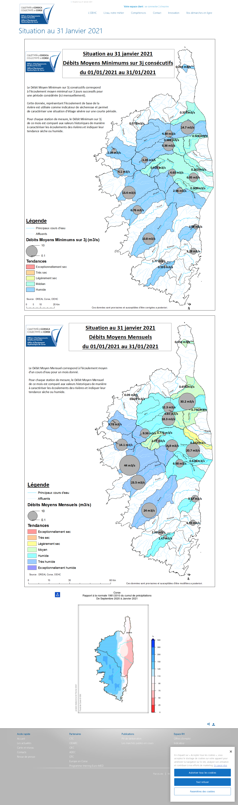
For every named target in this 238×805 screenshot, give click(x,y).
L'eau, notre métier (114, 12)
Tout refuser (202, 781)
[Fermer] (231, 751)
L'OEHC (92, 12)
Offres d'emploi (182, 738)
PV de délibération (131, 738)
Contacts (21, 752)
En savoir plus (220, 765)
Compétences (138, 12)
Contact (157, 12)
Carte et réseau (25, 747)
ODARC (73, 743)
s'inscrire (164, 6)
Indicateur (179, 743)
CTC (71, 738)
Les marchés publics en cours (137, 743)
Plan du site (158, 774)
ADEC (72, 752)
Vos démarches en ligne (199, 12)
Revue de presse (26, 756)
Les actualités (24, 743)
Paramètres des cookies (202, 791)
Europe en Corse (78, 761)
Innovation (173, 12)
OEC (71, 747)
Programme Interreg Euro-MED (86, 765)
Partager (213, 724)
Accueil (21, 738)
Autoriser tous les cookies (202, 772)
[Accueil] (37, 14)
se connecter (151, 6)
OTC (71, 756)
